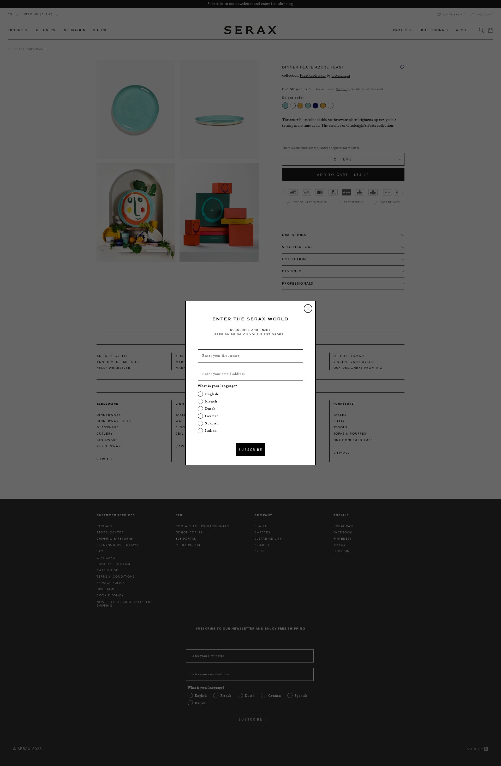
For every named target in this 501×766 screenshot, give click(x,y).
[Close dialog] (308, 308)
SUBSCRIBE (251, 449)
